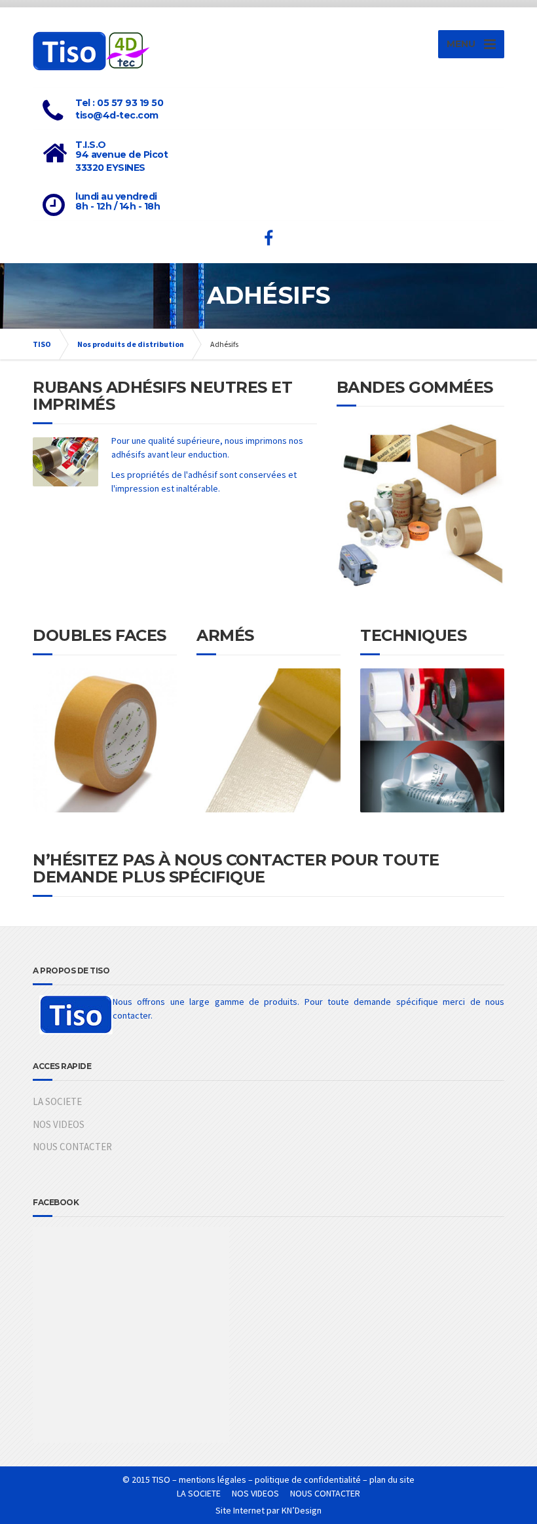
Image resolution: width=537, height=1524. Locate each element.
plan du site (392, 1479)
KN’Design (302, 1510)
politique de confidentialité (308, 1479)
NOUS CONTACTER (72, 1146)
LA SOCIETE (57, 1101)
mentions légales (212, 1479)
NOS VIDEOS (58, 1124)
